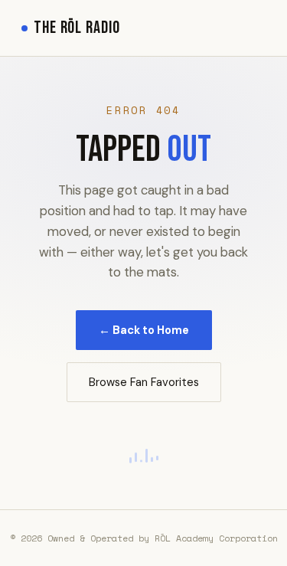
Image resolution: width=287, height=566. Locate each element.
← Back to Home (144, 330)
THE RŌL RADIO (77, 28)
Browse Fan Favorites (144, 382)
